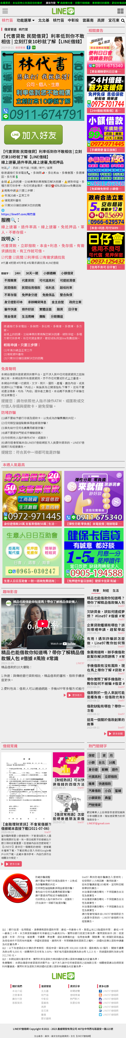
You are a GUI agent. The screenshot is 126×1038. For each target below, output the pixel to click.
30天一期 (32, 273)
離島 (43, 1014)
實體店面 (45, 309)
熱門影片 (75, 999)
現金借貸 (10, 316)
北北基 (43, 20)
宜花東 (113, 20)
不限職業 (10, 280)
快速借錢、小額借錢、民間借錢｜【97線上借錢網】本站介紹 (63, 976)
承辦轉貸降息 (37, 302)
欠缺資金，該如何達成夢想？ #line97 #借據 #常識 (106, 613)
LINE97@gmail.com (98, 823)
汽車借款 (95, 790)
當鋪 (118, 790)
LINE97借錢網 (110, 991)
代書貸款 (28, 280)
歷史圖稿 (46, 1018)
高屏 (101, 20)
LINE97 (80, 663)
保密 (92, 755)
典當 (108, 797)
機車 (92, 783)
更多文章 (15, 864)
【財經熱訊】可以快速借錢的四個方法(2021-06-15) (69, 781)
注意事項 (17, 995)
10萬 (112, 762)
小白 (108, 790)
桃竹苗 (7, 20)
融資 (60, 309)
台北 (102, 762)
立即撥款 (111, 776)
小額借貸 (67, 273)
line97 (121, 606)
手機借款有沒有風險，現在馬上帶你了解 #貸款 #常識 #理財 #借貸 (106, 667)
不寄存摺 (10, 294)
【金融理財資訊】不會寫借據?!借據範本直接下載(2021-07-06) (26, 826)
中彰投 (73, 20)
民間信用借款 (31, 287)
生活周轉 (28, 316)
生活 (116, 590)
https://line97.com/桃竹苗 (18, 214)
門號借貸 (95, 804)
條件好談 (28, 309)
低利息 (50, 287)
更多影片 (77, 695)
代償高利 (95, 776)
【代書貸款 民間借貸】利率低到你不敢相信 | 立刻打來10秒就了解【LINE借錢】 (63, 11)
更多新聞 (118, 733)
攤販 (42, 316)
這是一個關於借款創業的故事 (106, 721)
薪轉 (105, 769)
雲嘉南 (88, 20)
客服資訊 (17, 1003)
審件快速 (10, 309)
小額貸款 (95, 797)
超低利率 (66, 287)
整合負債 (66, 294)
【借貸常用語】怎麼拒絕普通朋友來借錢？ (69, 816)
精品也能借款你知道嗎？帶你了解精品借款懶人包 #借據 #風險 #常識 (42, 655)
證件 (115, 769)
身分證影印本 (13, 302)
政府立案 (75, 302)
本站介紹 (17, 991)
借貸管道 (10, 29)
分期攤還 (57, 316)
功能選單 (24, 20)
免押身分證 (29, 294)
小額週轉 (49, 273)
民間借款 (10, 287)
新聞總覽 (75, 991)
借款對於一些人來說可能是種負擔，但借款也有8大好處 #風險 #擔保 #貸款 (106, 694)
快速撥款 (105, 783)
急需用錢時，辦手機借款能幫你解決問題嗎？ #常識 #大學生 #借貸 (106, 654)
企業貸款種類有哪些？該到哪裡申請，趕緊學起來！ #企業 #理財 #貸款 (106, 627)
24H (17, 273)
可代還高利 (47, 280)
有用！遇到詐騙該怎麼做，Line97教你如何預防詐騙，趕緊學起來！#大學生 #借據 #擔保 (106, 640)
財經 (106, 590)
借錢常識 (75, 995)
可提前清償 (67, 280)
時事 (96, 590)
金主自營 (58, 302)
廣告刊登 (17, 999)
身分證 (93, 769)
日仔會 (72, 309)
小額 (92, 762)
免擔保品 (48, 294)
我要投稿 (75, 1003)
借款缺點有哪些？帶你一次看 (106, 708)
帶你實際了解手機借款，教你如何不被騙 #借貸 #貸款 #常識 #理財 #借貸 (106, 681)
